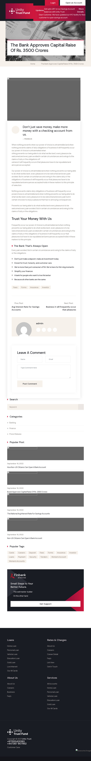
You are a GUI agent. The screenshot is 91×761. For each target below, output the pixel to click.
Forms (23, 287)
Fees (15, 287)
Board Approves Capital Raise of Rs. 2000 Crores (27, 492)
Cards (11, 552)
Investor (45, 287)
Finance (12, 428)
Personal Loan (13, 650)
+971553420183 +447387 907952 (17, 742)
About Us (51, 646)
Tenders (43, 557)
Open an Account (74, 2)
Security (33, 557)
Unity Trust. (27, 739)
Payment (21, 557)
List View (50, 662)
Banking (12, 422)
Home (33, 64)
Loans (11, 557)
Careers (21, 552)
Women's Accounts (17, 561)
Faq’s (49, 658)
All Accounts (52, 684)
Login (52, 2)
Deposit (32, 552)
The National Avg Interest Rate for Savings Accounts (28, 513)
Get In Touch (52, 666)
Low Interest (12, 666)
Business (11, 692)
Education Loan (13, 658)
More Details (80, 10)
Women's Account (58, 557)
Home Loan (11, 646)
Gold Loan (11, 662)
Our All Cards (12, 670)
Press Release (15, 434)
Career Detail (52, 654)
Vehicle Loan (12, 654)
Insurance (34, 287)
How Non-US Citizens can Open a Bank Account (26, 467)
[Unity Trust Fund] (19, 11)
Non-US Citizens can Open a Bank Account (24, 538)
